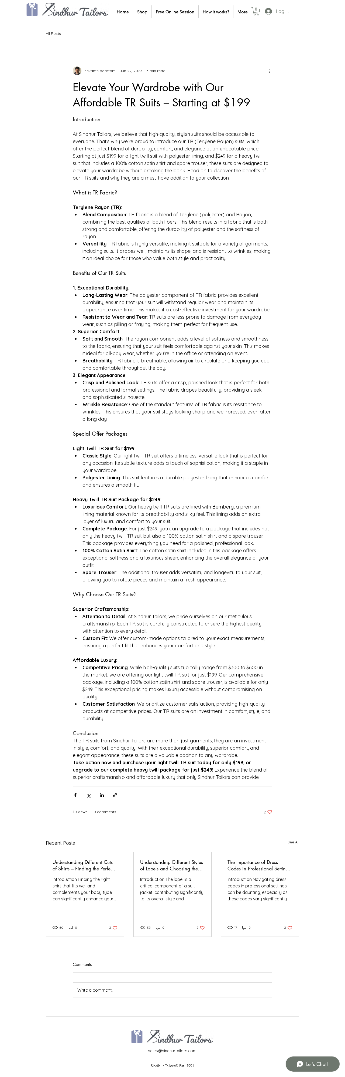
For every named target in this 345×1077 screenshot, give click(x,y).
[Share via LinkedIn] (101, 795)
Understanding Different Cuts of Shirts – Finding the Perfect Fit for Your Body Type (83, 865)
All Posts (53, 33)
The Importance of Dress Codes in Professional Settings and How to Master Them (258, 865)
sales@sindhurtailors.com (172, 1050)
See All (293, 842)
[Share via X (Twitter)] (88, 795)
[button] (256, 11)
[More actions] (269, 71)
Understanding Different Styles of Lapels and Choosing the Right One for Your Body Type (171, 865)
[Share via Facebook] (75, 795)
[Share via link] (115, 795)
